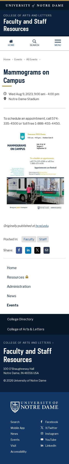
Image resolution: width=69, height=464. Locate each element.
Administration (19, 286)
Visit (13, 445)
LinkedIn (50, 445)
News (11, 296)
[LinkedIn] (28, 250)
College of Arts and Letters (27, 342)
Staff (43, 239)
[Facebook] (19, 250)
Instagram (51, 433)
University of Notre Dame (34, 5)
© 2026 (8, 380)
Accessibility (18, 451)
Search (34, 45)
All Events (31, 59)
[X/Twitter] (37, 250)
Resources (15, 277)
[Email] (47, 250)
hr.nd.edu (41, 226)
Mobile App (18, 428)
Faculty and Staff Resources (25, 25)
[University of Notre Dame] (34, 407)
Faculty (29, 239)
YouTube (50, 439)
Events (18, 59)
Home (11, 45)
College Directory (20, 319)
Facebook (51, 422)
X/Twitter (51, 428)
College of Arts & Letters (25, 329)
